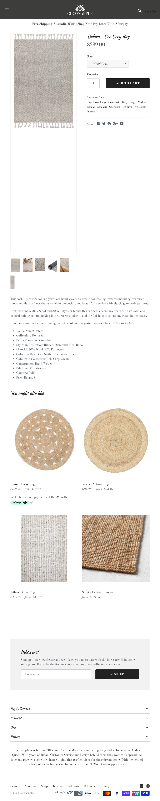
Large (133, 102)
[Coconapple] (80, 10)
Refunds (89, 786)
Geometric (114, 102)
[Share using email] (122, 123)
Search (14, 786)
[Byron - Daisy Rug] (44, 440)
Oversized (114, 107)
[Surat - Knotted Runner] (116, 548)
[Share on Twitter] (104, 123)
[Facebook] (141, 786)
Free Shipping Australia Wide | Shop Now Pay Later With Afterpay (80, 23)
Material (15, 718)
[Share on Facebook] (98, 123)
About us (30, 786)
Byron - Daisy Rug (22, 484)
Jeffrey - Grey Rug (22, 592)
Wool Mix (140, 107)
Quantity (93, 74)
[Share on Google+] (115, 123)
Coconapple (26, 793)
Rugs (101, 97)
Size (89, 56)
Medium (142, 102)
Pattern (15, 736)
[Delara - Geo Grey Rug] (43, 81)
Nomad (91, 107)
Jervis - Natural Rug (95, 484)
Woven (91, 111)
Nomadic (102, 107)
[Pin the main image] (109, 123)
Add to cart (128, 83)
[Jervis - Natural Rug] (116, 440)
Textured (127, 107)
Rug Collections (20, 708)
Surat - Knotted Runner (97, 592)
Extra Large (99, 102)
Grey (125, 102)
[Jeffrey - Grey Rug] (44, 548)
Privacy (105, 786)
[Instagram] (148, 786)
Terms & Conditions (65, 786)
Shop (44, 786)
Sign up (117, 674)
